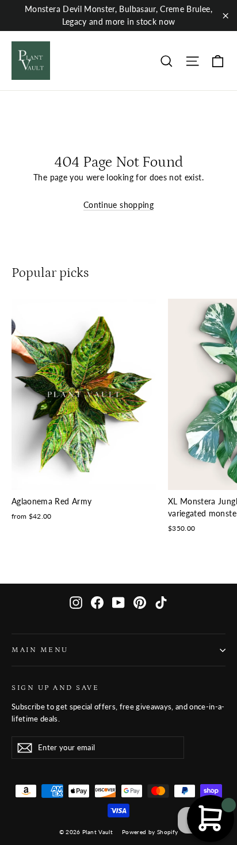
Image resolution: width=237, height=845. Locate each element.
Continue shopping (118, 205)
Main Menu (40, 650)
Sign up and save (55, 688)
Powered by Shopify (150, 831)
